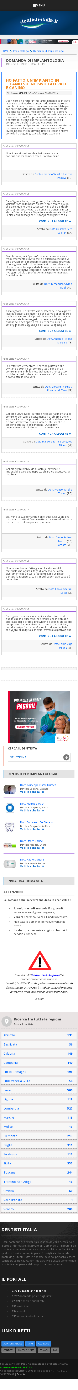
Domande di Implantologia (48, 50)
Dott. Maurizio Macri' (32, 803)
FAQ (55, 1350)
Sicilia (7, 1163)
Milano (63, 445)
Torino (62, 493)
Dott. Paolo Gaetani (60, 589)
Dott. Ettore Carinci (31, 841)
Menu (40, 5)
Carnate (61, 545)
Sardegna (10, 1154)
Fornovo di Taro (57, 390)
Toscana (10, 1172)
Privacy (44, 1350)
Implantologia (21, 50)
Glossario (43, 1343)
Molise (8, 1127)
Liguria (8, 1099)
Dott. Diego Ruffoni (60, 537)
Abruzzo (9, 1035)
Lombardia (11, 1108)
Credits (21, 1374)
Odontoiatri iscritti (29, 1291)
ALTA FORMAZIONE (13, 1343)
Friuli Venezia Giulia (17, 1081)
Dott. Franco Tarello (60, 489)
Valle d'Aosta (13, 1200)
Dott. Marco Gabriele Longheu (54, 441)
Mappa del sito (26, 1350)
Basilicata (10, 1044)
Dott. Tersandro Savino (58, 284)
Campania (11, 1063)
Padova (62, 178)
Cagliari (62, 232)
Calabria (9, 1053)
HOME (5, 50)
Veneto (9, 1209)
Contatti (8, 1350)
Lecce (64, 593)
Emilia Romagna (15, 1072)
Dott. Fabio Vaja (62, 644)
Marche (9, 1117)
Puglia (8, 1145)
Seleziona (18, 757)
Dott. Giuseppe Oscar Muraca (38, 785)
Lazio (7, 1090)
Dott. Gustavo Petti (61, 229)
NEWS (30, 1343)
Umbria (9, 1191)
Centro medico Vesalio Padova (53, 174)
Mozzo (62, 541)
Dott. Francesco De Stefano (36, 822)
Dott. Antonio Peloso (59, 339)
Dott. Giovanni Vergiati (58, 386)
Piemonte (10, 1136)
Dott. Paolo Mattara (32, 859)
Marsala (62, 342)
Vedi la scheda (30, 792)
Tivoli (63, 287)
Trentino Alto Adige (17, 1182)
